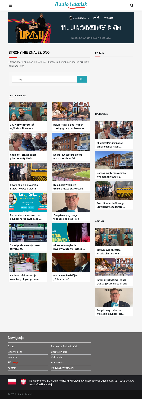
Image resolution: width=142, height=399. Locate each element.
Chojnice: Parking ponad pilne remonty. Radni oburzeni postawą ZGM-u (24, 156)
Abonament (57, 362)
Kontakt (12, 368)
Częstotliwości (59, 351)
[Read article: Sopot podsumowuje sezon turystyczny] (28, 233)
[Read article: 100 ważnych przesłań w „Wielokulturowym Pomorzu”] (28, 113)
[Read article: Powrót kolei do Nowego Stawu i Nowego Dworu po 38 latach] (28, 173)
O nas (11, 346)
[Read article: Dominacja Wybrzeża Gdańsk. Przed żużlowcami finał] (71, 173)
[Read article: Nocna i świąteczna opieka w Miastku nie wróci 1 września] (71, 143)
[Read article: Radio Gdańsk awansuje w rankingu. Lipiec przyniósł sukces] (28, 263)
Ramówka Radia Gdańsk (64, 346)
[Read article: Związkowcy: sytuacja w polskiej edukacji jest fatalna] (71, 203)
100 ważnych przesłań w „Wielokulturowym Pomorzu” (22, 126)
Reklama (12, 357)
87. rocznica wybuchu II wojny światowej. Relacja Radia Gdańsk (67, 247)
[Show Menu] (10, 5)
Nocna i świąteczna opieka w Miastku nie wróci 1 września (67, 156)
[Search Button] (131, 5)
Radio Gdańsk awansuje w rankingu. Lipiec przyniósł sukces (25, 277)
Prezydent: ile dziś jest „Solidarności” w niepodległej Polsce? (65, 277)
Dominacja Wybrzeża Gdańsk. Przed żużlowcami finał (68, 186)
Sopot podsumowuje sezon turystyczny (25, 247)
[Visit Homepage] (71, 5)
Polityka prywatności (62, 368)
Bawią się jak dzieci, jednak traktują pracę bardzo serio (68, 126)
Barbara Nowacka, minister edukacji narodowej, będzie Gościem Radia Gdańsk (25, 217)
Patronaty (56, 357)
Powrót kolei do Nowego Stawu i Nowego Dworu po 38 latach (24, 186)
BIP (10, 362)
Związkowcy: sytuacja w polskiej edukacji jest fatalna (66, 217)
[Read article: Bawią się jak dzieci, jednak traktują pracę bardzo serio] (71, 113)
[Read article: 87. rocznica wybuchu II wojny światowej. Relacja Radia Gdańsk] (71, 233)
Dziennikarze (15, 351)
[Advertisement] (118, 81)
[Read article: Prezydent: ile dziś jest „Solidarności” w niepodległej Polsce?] (71, 263)
